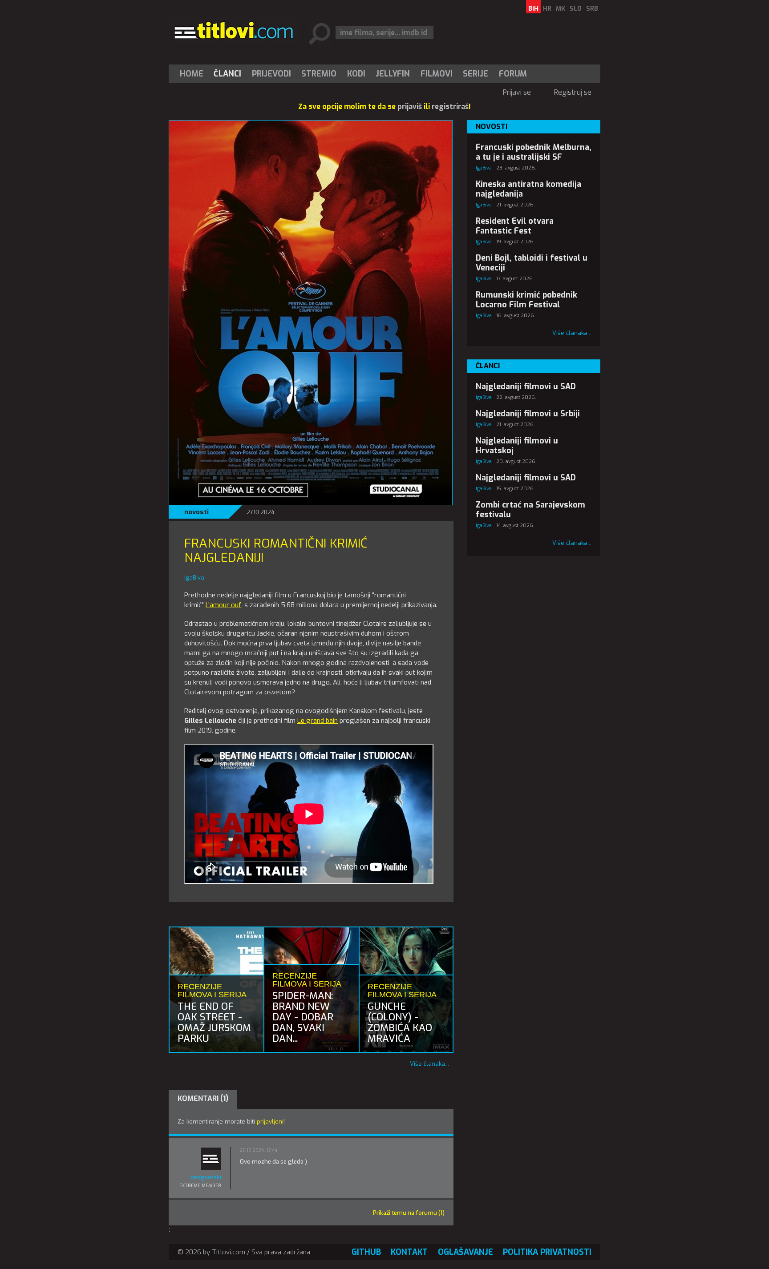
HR (547, 8)
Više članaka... (429, 1064)
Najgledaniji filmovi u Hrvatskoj (517, 445)
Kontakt (409, 1252)
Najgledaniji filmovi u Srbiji (528, 413)
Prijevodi (271, 73)
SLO (576, 8)
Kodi (356, 73)
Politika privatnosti (547, 1252)
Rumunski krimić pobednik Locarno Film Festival (526, 300)
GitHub (366, 1252)
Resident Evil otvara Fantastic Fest (515, 226)
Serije (475, 73)
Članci (227, 73)
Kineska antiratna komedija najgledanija (528, 189)
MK (560, 8)
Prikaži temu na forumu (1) (409, 1213)
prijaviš (409, 106)
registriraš (450, 106)
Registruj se (572, 92)
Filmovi (437, 73)
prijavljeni (270, 1121)
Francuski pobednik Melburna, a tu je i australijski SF (533, 152)
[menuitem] (193, 73)
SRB (592, 8)
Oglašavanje (465, 1252)
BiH (533, 8)
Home (191, 73)
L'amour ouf (223, 604)
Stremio (318, 73)
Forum (513, 73)
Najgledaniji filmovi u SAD (526, 386)
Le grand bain (317, 720)
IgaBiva (484, 168)
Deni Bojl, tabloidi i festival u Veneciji (531, 263)
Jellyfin (393, 73)
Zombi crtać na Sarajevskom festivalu (530, 510)
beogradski (205, 1177)
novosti (196, 512)
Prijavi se (517, 92)
